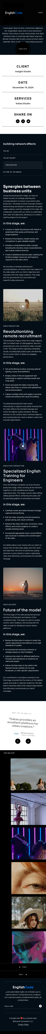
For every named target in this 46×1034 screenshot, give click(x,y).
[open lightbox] (23, 305)
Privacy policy (23, 1024)
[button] (40, 12)
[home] (20, 12)
